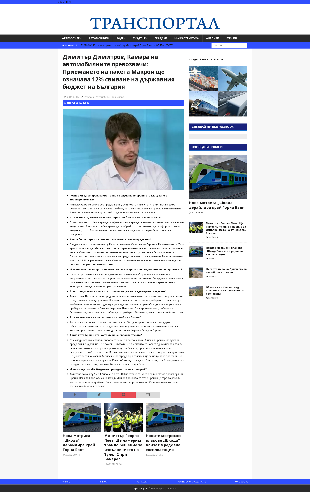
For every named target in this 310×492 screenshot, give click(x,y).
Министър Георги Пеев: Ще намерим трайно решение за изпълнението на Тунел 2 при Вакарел (123, 447)
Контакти (142, 481)
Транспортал (141, 488)
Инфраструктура (186, 38)
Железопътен (71, 38)
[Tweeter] (300, 7)
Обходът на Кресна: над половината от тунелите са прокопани (225, 290)
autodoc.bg (241, 481)
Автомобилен (99, 38)
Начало (66, 481)
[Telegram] (307, 7)
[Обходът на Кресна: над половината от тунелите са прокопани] (196, 291)
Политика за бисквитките (191, 481)
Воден (120, 38)
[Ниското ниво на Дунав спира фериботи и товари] (196, 272)
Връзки (103, 481)
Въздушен (140, 38)
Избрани (89, 97)
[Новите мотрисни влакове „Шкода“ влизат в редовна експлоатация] (165, 417)
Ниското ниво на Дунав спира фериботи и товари (226, 270)
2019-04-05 (73, 97)
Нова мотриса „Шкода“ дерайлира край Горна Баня (79, 442)
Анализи (212, 38)
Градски (161, 38)
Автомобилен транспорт (110, 97)
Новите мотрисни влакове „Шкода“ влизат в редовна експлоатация (163, 442)
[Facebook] (293, 7)
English (231, 38)
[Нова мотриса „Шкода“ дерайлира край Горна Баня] (82, 417)
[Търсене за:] (229, 45)
